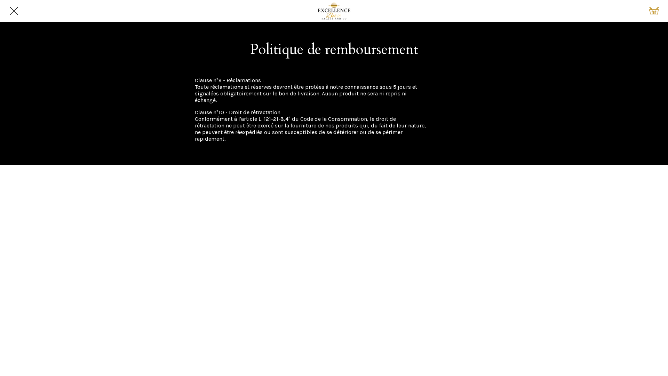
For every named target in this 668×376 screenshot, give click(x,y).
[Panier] (654, 11)
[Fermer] (14, 11)
